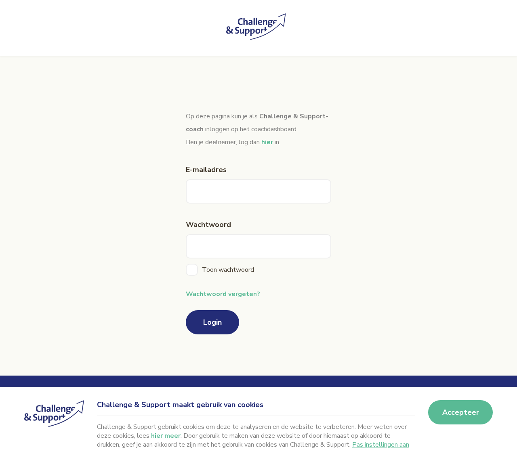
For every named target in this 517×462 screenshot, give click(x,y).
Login (212, 322)
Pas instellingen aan (380, 444)
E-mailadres (206, 169)
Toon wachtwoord (228, 269)
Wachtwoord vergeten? (223, 294)
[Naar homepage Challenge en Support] (258, 27)
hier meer (166, 435)
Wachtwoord (208, 224)
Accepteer (460, 412)
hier (267, 142)
